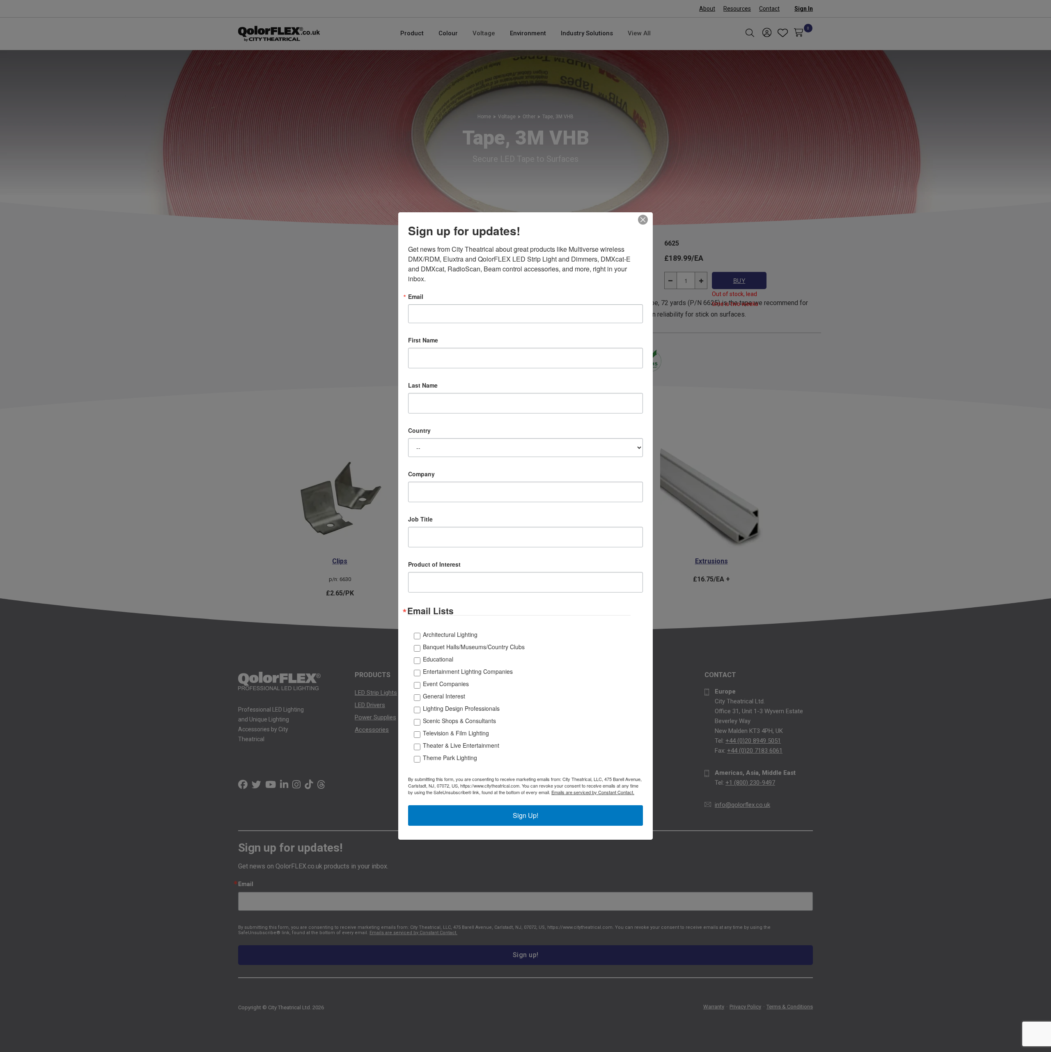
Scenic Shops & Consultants (459, 721)
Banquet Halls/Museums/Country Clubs (474, 647)
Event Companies (446, 684)
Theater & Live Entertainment (461, 745)
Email (415, 296)
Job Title (420, 519)
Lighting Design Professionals (461, 708)
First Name (423, 340)
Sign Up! (525, 815)
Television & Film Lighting (456, 733)
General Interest (444, 696)
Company (421, 474)
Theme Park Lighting (450, 757)
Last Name (423, 385)
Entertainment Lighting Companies (468, 671)
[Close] (645, 220)
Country (419, 430)
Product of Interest (434, 564)
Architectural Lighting (450, 634)
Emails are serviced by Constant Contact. (592, 792)
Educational (438, 659)
